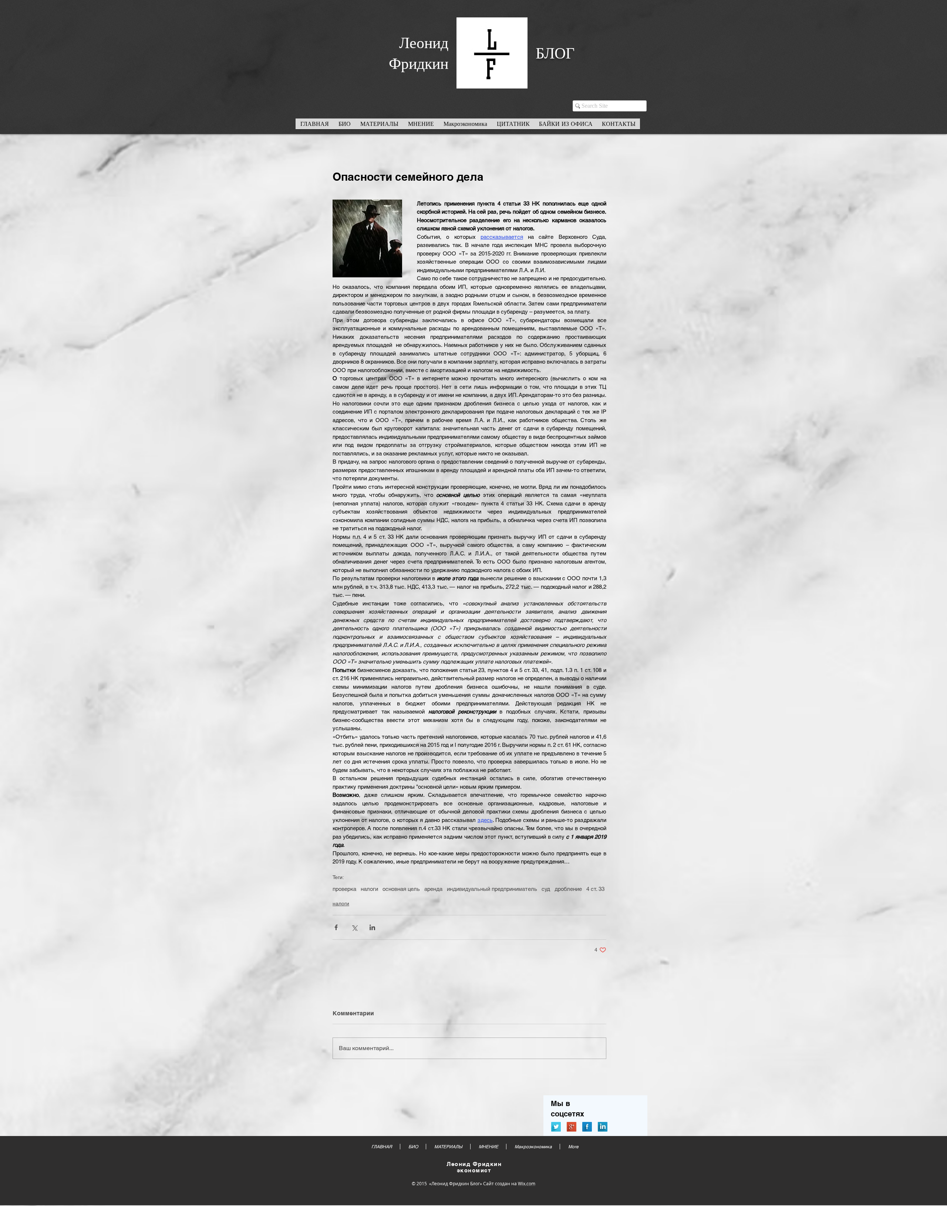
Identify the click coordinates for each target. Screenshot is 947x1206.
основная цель (401, 889)
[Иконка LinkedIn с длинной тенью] (602, 1127)
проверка (344, 889)
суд (546, 889)
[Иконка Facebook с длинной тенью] (587, 1127)
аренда (433, 889)
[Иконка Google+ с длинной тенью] (571, 1127)
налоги (369, 889)
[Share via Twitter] (354, 927)
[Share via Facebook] (336, 927)
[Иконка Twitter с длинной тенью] (556, 1127)
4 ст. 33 (595, 889)
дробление (568, 889)
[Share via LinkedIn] (372, 927)
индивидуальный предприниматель (492, 889)
